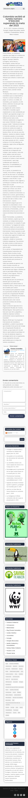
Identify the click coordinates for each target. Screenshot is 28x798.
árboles (7, 715)
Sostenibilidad (9, 710)
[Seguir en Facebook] (15, 795)
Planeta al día (11, 650)
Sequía (21, 707)
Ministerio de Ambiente (18, 697)
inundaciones (8, 692)
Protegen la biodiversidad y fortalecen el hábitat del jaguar (14, 451)
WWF (19, 712)
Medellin (19, 692)
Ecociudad (15, 681)
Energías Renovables (14, 30)
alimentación (8, 666)
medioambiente (17, 694)
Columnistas (10, 635)
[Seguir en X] (18, 795)
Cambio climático (9, 674)
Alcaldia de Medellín (14, 663)
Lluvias (14, 692)
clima (16, 674)
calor (22, 671)
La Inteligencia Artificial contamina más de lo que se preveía (15, 498)
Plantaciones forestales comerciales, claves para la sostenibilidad (14, 478)
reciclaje (12, 707)
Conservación (8, 676)
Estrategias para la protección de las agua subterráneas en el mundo (15, 471)
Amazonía (8, 668)
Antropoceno (10, 625)
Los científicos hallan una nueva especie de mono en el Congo (15, 464)
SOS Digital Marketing (17, 788)
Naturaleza (8, 700)
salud (17, 707)
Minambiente (8, 697)
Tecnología (15, 710)
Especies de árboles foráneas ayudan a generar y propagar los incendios (15, 484)
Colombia (21, 674)
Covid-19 (8, 679)
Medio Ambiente (9, 694)
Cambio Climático (11, 633)
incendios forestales (14, 689)
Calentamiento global (14, 671)
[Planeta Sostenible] (7, 353)
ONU (13, 700)
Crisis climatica (14, 679)
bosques (20, 668)
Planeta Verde (11, 653)
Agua (7, 663)
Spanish (9, 432)
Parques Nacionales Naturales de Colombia (13, 703)
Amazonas (21, 666)
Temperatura (8, 712)
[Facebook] (6, 357)
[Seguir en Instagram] (21, 795)
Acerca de (6, 346)
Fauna (7, 689)
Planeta (7, 707)
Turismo (14, 712)
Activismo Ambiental (18, 28)
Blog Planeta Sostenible (14, 630)
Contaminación (16, 676)
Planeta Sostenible (16, 349)
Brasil (7, 671)
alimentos (15, 666)
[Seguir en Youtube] (24, 795)
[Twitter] (8, 357)
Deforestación (9, 681)
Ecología (5, 30)
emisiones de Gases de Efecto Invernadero (15, 687)
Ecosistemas (8, 684)
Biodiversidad (10, 627)
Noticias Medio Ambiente (14, 648)
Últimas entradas (13, 346)
